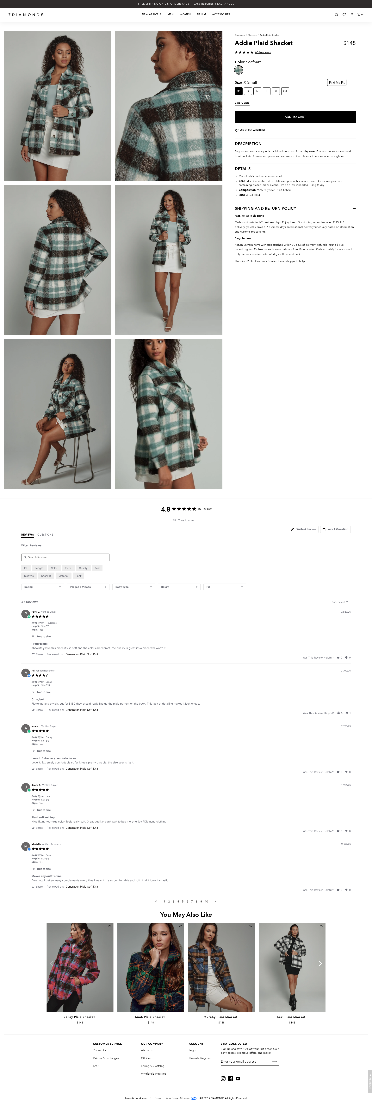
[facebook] (230, 1078)
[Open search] (336, 14)
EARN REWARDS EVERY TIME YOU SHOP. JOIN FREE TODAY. (186, 3)
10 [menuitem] (206, 901)
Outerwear (240, 35)
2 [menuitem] (169, 901)
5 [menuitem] (183, 901)
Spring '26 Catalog (152, 1066)
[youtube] (238, 1078)
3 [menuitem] (173, 901)
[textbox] (350, 604)
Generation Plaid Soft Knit (82, 654)
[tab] (304, 529)
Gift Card (146, 1058)
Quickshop (79, 1002)
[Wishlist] (344, 14)
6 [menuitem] (187, 901)
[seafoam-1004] (239, 70)
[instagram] (223, 1078)
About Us (147, 1050)
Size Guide (242, 103)
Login (192, 1050)
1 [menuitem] (164, 901)
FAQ (96, 1066)
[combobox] (42, 587)
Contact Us (99, 1050)
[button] (39, 654)
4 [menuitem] (178, 901)
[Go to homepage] (26, 14)
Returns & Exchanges (106, 1058)
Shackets (252, 35)
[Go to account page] (352, 14)
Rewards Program (199, 1058)
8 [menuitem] (196, 901)
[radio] (26, 568)
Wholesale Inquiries (153, 1074)
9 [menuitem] (201, 901)
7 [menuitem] (192, 901)
